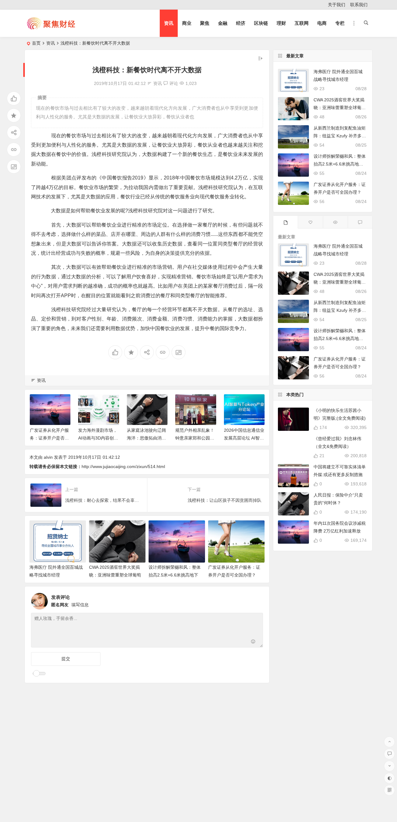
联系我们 (359, 4)
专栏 (340, 23)
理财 (281, 23)
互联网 (302, 23)
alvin (48, 457)
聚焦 (204, 23)
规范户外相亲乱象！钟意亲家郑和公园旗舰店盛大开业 (194, 438)
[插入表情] (253, 642)
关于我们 (336, 4)
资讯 (168, 23)
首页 (36, 43)
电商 (322, 23)
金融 (222, 23)
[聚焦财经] (51, 28)
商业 (186, 23)
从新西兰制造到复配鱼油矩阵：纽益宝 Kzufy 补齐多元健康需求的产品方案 (340, 136)
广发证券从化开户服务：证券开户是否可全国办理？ (49, 438)
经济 (240, 23)
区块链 (261, 23)
